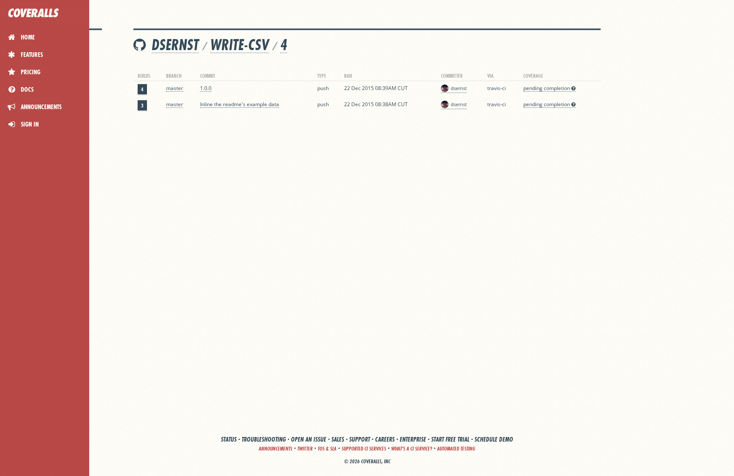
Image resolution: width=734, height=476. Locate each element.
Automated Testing (456, 448)
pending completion (547, 88)
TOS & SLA (327, 448)
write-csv (239, 45)
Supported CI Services (364, 448)
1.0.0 (206, 88)
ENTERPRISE (413, 439)
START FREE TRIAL (450, 439)
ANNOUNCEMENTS (275, 448)
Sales (337, 439)
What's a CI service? (411, 448)
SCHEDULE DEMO (493, 439)
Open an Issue (308, 439)
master (174, 88)
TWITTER (305, 448)
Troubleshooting (264, 439)
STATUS (229, 439)
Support (359, 439)
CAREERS (385, 439)
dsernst (175, 45)
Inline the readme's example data (239, 104)
